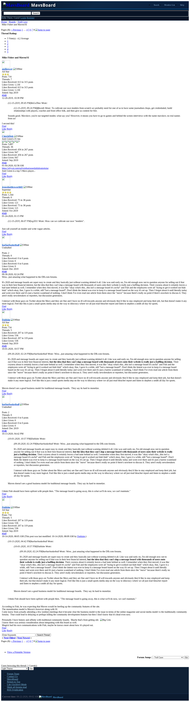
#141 (4, 95)
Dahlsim (81, 536)
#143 (4, 213)
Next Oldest (9, 638)
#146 (4, 431)
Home (4, 22)
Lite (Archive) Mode (17, 684)
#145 (4, 346)
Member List (169, 5)
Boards (12, 22)
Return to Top (13, 682)
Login (23, 18)
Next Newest (23, 638)
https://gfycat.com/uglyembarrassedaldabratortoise (25, 168)
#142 (4, 163)
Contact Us (12, 676)
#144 (4, 271)
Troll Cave (22, 22)
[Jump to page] (42, 30)
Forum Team (13, 674)
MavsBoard (12, 679)
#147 (4, 533)
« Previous (16, 30)
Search (156, 5)
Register (30, 18)
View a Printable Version (18, 652)
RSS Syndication (15, 690)
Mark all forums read (17, 687)
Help (182, 5)
